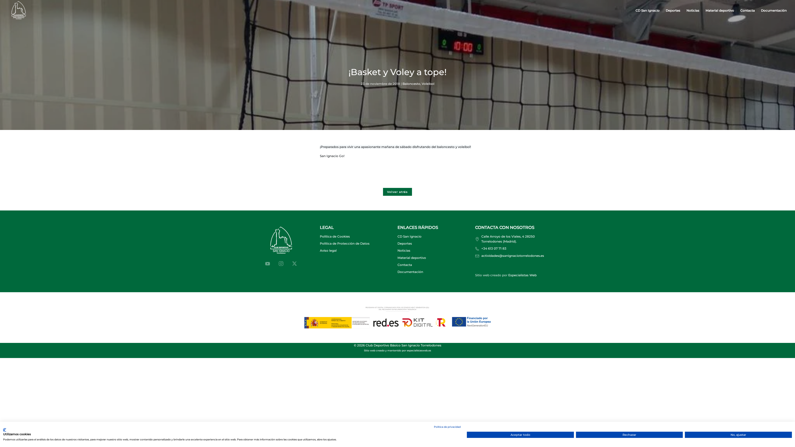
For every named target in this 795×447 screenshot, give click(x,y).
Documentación (774, 10)
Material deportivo (720, 10)
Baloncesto (411, 84)
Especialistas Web (522, 275)
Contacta (747, 10)
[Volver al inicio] (18, 10)
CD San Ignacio (410, 236)
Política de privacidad (447, 426)
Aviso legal (328, 250)
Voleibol (428, 84)
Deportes (405, 243)
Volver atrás (397, 191)
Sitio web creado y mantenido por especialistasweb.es (397, 350)
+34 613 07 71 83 (493, 248)
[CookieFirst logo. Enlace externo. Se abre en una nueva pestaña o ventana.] (4, 430)
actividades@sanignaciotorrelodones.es (512, 256)
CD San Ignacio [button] (648, 10)
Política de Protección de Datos (345, 243)
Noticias (693, 10)
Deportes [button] (673, 10)
